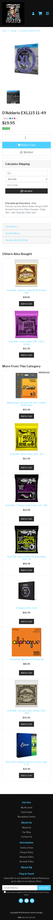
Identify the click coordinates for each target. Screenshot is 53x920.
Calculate (27, 191)
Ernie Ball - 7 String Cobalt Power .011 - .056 (26, 505)
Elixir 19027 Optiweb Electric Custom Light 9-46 (26, 763)
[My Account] (33, 13)
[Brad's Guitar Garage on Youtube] (26, 900)
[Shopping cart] (40, 13)
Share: (6, 118)
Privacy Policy (26, 852)
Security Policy (26, 861)
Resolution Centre (26, 816)
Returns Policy (27, 857)
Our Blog (26, 832)
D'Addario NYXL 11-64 (26, 608)
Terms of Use (26, 847)
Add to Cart (27, 145)
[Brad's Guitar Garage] (13, 13)
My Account (26, 807)
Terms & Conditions (32, 892)
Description (11, 226)
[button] (26, 152)
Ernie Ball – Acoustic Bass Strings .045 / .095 (26, 711)
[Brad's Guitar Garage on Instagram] (32, 900)
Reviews (9, 240)
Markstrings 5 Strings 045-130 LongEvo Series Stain (26, 403)
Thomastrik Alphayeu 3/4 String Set (26, 659)
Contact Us (26, 836)
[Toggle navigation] (47, 13)
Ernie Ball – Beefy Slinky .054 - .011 (26, 454)
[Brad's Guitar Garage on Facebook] (21, 900)
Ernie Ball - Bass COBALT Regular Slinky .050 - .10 (26, 557)
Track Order (26, 812)
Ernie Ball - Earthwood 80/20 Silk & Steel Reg (26, 291)
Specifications (12, 233)
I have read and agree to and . (27, 893)
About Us (26, 827)
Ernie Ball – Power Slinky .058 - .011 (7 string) (26, 342)
